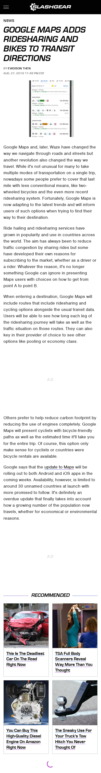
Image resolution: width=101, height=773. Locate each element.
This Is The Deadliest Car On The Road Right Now (25, 659)
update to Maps (59, 467)
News (8, 21)
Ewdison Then (19, 68)
